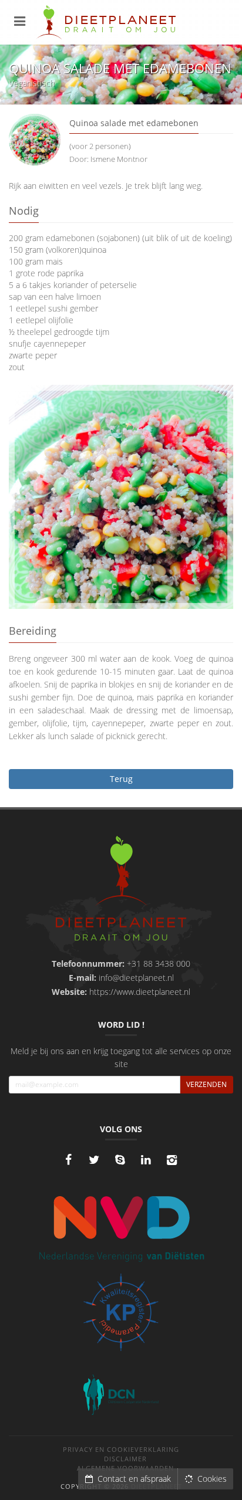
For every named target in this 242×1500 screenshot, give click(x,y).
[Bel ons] (119, 1159)
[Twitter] (94, 1159)
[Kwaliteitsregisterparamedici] (120, 1312)
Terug (121, 778)
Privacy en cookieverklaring (121, 1449)
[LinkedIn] (145, 1159)
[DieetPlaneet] (121, 890)
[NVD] (121, 1227)
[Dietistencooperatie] (120, 1395)
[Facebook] (68, 1159)
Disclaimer (125, 1458)
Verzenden (206, 1084)
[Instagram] (171, 1159)
